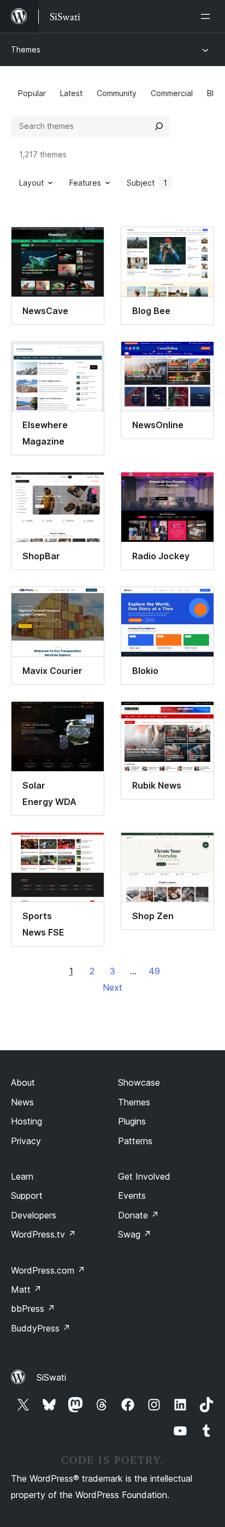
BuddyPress (40, 1328)
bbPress (33, 1308)
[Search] (159, 126)
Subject (147, 182)
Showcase (139, 1082)
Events (132, 1195)
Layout (31, 182)
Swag (134, 1234)
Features (85, 182)
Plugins (132, 1121)
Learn (22, 1176)
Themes (25, 49)
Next (112, 987)
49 (154, 971)
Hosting (26, 1121)
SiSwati (51, 1377)
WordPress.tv (43, 1234)
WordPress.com (48, 1270)
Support (27, 1195)
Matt (26, 1289)
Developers (33, 1215)
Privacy (26, 1140)
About (23, 1082)
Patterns (135, 1140)
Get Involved (144, 1176)
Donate (138, 1215)
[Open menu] (207, 16)
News (22, 1102)
